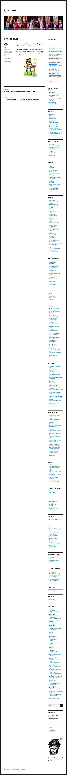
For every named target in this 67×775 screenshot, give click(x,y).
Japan (51, 633)
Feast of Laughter (52, 423)
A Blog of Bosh (52, 144)
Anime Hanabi (52, 115)
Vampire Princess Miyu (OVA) (56, 691)
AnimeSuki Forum (53, 118)
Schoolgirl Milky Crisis (54, 128)
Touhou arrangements (55, 620)
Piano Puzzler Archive (53, 477)
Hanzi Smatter (52, 373)
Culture (51, 631)
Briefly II (52, 658)
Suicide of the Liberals (53, 443)
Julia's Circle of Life (53, 380)
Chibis (5, 57)
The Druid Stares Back (53, 444)
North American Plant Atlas (55, 177)
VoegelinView (52, 455)
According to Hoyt (53, 260)
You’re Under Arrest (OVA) (55, 694)
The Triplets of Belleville (55, 686)
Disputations (52, 322)
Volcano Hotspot (52, 546)
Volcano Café (52, 545)
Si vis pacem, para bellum (54, 384)
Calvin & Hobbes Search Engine (55, 145)
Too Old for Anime (53, 135)
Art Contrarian (52, 314)
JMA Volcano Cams (53, 534)
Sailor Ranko (51, 347)
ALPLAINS (51, 165)
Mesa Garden (52, 176)
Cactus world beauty (53, 318)
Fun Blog (51, 329)
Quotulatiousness (52, 277)
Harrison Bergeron (53, 426)
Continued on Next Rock (54, 419)
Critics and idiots (53, 629)
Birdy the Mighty (53, 657)
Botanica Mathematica (53, 316)
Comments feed (52, 730)
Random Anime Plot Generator (55, 126)
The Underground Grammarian (55, 454)
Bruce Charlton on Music (54, 467)
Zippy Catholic (52, 509)
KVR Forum (51, 473)
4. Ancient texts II (52, 653)
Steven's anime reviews (54, 560)
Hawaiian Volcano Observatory (55, 532)
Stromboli (51, 539)
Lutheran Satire (52, 102)
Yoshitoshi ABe (53, 651)
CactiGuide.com (52, 169)
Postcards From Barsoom (54, 276)
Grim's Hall (51, 218)
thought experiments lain (54, 133)
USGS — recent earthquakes (55, 543)
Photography (52, 296)
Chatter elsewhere (53, 695)
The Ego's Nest (52, 354)
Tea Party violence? (53, 385)
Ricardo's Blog (52, 182)
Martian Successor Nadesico (56, 673)
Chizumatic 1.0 (52, 557)
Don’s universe (52, 697)
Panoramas (51, 295)
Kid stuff (52, 635)
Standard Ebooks (52, 441)
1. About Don (51, 609)
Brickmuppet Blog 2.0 (53, 124)
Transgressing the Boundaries (55, 402)
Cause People (52, 370)
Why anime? (52, 650)
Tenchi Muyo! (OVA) (54, 684)
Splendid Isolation (53, 234)
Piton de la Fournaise (53, 535)
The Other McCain (53, 282)
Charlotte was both (53, 210)
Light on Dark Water (53, 334)
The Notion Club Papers (54, 450)
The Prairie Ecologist (53, 189)
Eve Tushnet (51, 325)
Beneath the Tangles (53, 122)
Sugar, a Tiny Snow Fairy (55, 683)
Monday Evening (52, 226)
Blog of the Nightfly (53, 315)
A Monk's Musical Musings (55, 311)
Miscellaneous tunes (54, 615)
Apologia (51, 312)
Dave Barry (51, 96)
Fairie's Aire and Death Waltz (55, 471)
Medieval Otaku (52, 340)
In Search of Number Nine (54, 333)
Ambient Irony (52, 114)
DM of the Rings (52, 150)
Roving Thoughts (52, 345)
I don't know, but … (53, 219)
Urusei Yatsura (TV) (54, 687)
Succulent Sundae (53, 504)
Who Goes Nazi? (52, 403)
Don (5, 47)
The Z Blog (51, 505)
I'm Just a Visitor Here (53, 332)
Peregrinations (52, 343)
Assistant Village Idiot (53, 204)
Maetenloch (51, 336)
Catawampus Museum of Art (55, 147)
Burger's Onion (52, 167)
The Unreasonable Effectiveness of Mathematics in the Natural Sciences (56, 398)
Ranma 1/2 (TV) (53, 680)
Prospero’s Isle (52, 434)
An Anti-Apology (52, 369)
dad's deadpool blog (53, 501)
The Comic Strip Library (54, 152)
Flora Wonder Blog (53, 171)
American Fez (52, 92)
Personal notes (53, 644)
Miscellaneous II (53, 639)
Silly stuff (52, 647)
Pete (30, 45)
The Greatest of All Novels (54, 447)
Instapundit (51, 269)
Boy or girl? (52, 624)
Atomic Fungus (52, 263)
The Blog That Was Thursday (55, 352)
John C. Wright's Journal (54, 222)
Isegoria (51, 221)
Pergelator (51, 232)
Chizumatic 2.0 (52, 558)
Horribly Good (53, 614)
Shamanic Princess (54, 681)
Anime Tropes (52, 117)
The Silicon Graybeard (53, 245)
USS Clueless (51, 561)
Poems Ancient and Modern (55, 433)
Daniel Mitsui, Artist (53, 321)
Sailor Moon (52, 646)
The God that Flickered (54, 445)
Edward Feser (52, 214)
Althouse (51, 203)
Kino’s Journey (53, 672)
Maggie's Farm (52, 271)
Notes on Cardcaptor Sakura (56, 676)
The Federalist (52, 281)
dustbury (51, 503)
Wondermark (52, 155)
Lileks (50, 223)
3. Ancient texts (52, 622)
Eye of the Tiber (52, 327)
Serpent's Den (52, 348)
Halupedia (51, 100)
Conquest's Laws (52, 371)
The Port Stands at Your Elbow (55, 243)
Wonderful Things (53, 355)
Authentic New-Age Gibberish (55, 94)
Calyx (50, 469)
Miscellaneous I (53, 637)
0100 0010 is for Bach (54, 611)
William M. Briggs (53, 284)
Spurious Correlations (53, 538)
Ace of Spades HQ (52, 262)
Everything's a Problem (54, 326)
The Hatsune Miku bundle (55, 618)
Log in (50, 727)
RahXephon (52, 679)
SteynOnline (51, 236)
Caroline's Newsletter (53, 208)
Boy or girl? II (53, 625)
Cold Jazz (51, 470)
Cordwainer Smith (53, 421)
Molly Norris (51, 381)
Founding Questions (53, 266)
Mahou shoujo (53, 636)
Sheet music (51, 299)
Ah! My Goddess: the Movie (56, 654)
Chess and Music (52, 319)
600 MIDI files (53, 613)
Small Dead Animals (53, 278)
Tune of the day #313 (56, 573)
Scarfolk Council (52, 382)
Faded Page (51, 422)
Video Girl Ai (52, 692)
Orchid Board (52, 178)
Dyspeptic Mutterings (53, 323)
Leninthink (51, 429)
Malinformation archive (53, 81)
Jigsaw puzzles (52, 492)
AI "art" (50, 293)
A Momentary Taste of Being (55, 310)
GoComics (51, 151)
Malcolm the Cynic (53, 338)
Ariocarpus (51, 166)
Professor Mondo (52, 233)
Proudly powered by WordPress (18, 769)
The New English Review (54, 448)
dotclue (50, 125)
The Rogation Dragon (53, 244)
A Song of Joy (52, 200)
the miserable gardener (54, 188)
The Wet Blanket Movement (55, 400)
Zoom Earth (51, 548)
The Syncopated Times (54, 481)
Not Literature (52, 230)
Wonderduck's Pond (53, 508)
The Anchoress (52, 237)
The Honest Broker (53, 239)
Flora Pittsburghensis (53, 170)
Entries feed (51, 729)
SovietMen (51, 280)
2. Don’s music (52, 610)
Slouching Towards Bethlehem (55, 440)
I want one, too (20, 44)
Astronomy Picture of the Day (55, 528)
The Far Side (51, 154)
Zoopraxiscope (10, 10)
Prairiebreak (51, 181)
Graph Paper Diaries (53, 217)
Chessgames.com (52, 490)
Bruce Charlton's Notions (54, 265)
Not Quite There (52, 341)
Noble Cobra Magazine (53, 229)
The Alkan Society (53, 480)
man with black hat (53, 225)
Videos (51, 621)
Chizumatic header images (55, 628)
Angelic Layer (53, 655)
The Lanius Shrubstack (54, 187)
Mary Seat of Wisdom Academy (55, 519)
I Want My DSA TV (53, 63)
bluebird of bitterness (53, 95)
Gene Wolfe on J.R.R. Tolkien (55, 425)
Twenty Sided (52, 507)
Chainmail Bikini (52, 148)
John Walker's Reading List (54, 428)
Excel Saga (52, 665)
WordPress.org (52, 731)
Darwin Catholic (52, 212)
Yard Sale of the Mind (53, 251)
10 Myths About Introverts (54, 415)
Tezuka (51, 648)
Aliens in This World (53, 201)
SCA (35, 51)
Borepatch (51, 207)
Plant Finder (51, 180)
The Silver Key (52, 247)
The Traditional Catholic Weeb (55, 132)
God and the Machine (53, 330)
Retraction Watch (52, 537)
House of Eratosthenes (54, 267)
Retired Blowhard (52, 344)
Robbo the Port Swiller (53, 571)
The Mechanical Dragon (54, 240)
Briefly (51, 626)
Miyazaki (52, 675)
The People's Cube (53, 105)
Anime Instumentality (53, 464)
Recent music (53, 617)
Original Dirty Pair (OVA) (55, 677)
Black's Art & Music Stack (54, 466)
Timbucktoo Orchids (53, 191)
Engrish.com (52, 99)
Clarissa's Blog (52, 211)
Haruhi (51, 632)
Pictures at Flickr (52, 297)
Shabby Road (52, 478)
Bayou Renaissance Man (54, 206)
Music (51, 640)
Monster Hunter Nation (54, 228)
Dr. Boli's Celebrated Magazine (55, 98)
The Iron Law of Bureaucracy (55, 392)
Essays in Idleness (53, 215)
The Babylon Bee (52, 103)
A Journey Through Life (54, 308)
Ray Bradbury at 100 (53, 439)
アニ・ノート (51, 356)
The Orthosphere (52, 241)
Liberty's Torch (52, 270)
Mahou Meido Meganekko (54, 337)
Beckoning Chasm (7, 55)
